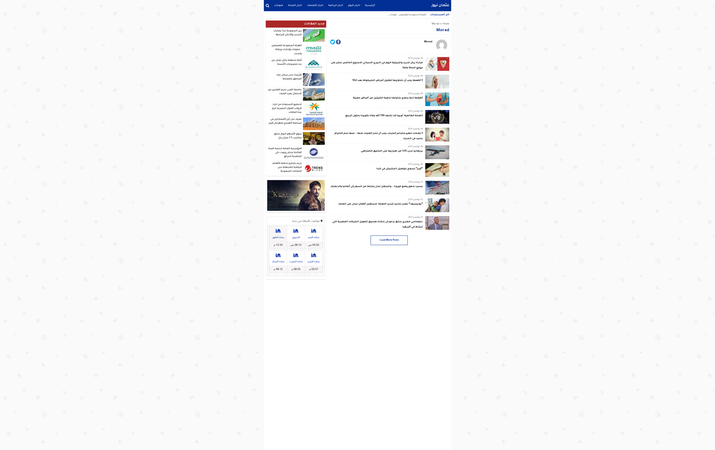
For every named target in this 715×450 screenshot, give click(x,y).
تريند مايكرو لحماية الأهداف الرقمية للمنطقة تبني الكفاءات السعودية (287, 167)
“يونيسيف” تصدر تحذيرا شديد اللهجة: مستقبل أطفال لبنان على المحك (380, 204)
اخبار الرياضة (335, 5)
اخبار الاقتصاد (315, 5)
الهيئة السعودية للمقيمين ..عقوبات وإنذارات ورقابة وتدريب (286, 49)
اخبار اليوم (354, 5)
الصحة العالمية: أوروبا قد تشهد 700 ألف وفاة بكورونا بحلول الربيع (384, 115)
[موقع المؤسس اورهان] (296, 195)
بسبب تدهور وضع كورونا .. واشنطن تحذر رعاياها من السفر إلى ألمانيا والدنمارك (377, 186)
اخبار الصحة (295, 5)
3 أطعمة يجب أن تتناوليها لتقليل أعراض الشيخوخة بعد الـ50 (387, 80)
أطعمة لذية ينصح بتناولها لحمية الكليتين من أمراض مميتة (388, 98)
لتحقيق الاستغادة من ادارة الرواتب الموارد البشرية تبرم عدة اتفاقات (287, 108)
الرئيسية (370, 5)
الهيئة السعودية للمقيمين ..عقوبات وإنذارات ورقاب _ (399, 15)
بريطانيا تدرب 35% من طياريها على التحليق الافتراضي (392, 151)
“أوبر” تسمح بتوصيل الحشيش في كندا (399, 169)
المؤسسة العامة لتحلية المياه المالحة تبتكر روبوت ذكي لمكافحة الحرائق (285, 152)
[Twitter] (332, 43)
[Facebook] (338, 43)
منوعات (278, 5)
